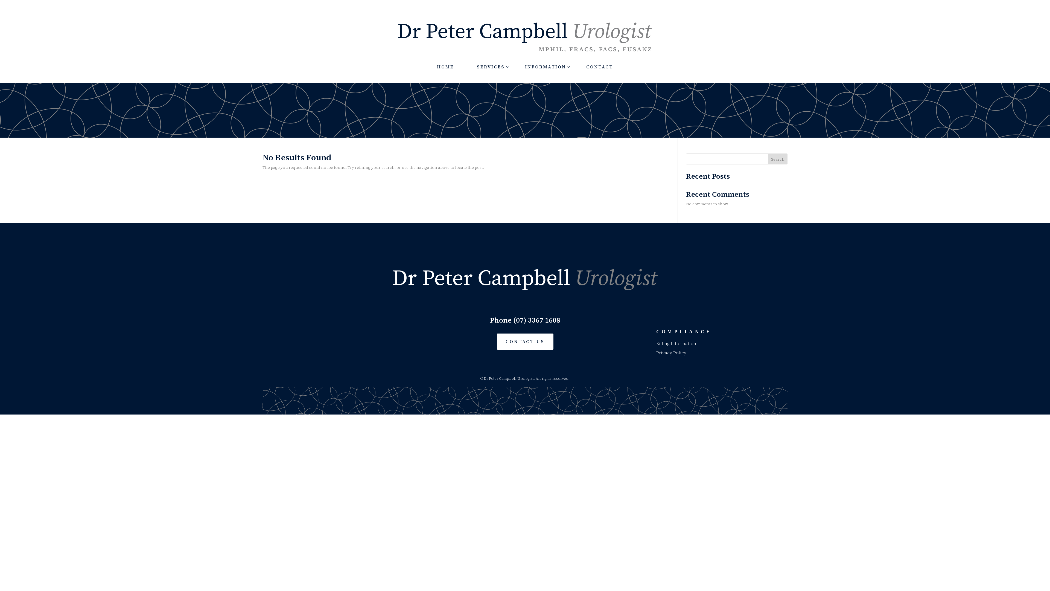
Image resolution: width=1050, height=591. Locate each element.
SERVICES (491, 67)
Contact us (525, 341)
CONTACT (599, 67)
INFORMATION (545, 67)
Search (777, 159)
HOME (445, 67)
